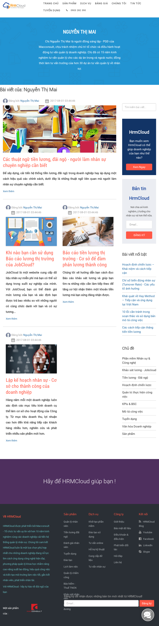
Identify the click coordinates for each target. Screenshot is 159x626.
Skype (146, 551)
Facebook (148, 538)
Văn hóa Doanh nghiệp (136, 426)
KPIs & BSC (129, 404)
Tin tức (135, 3)
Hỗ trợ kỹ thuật (97, 549)
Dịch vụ (85, 3)
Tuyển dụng (51, 10)
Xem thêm (8, 191)
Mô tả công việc (132, 411)
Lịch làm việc (71, 566)
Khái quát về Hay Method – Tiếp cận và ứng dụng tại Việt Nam (138, 300)
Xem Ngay (139, 167)
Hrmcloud (9, 2)
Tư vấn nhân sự (97, 566)
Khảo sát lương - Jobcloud (139, 370)
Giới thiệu (119, 521)
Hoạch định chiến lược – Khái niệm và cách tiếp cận (138, 269)
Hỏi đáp (118, 556)
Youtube (147, 532)
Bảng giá (101, 3)
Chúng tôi (119, 3)
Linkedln (147, 545)
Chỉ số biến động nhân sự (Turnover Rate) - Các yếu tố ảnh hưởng (138, 285)
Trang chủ (51, 3)
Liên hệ (118, 562)
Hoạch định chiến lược (136, 385)
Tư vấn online (96, 543)
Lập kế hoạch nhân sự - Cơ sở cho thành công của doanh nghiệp (31, 386)
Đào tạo (68, 560)
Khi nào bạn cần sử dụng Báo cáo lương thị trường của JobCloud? (30, 258)
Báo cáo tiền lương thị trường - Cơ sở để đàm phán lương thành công (85, 258)
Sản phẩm (69, 3)
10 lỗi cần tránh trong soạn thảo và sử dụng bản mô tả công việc (138, 316)
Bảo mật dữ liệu (122, 528)
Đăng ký (139, 235)
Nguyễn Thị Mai (29, 100)
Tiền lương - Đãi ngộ (135, 377)
